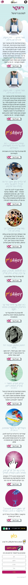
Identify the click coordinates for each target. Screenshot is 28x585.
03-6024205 (14, 548)
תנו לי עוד (15, 66)
